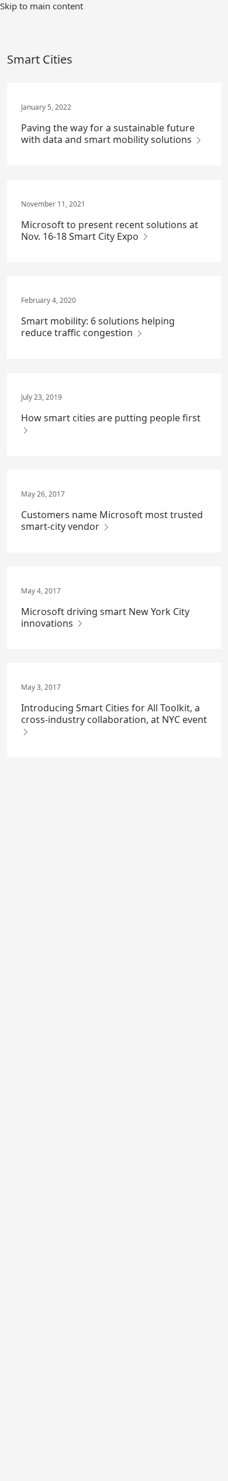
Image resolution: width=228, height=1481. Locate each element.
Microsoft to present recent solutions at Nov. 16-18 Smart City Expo (109, 230)
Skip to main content (41, 6)
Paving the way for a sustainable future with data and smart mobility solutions (108, 133)
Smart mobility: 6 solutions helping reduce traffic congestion (98, 327)
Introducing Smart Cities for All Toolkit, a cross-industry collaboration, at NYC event (114, 713)
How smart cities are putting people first (111, 417)
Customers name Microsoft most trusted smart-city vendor (112, 520)
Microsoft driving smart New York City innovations (105, 617)
